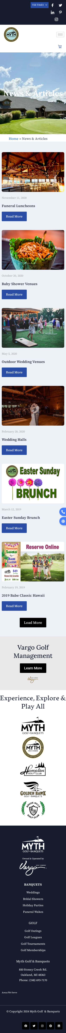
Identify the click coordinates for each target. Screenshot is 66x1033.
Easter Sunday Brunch (21, 517)
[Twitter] (60, 5)
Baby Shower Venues (19, 283)
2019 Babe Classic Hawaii (23, 595)
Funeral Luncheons (18, 205)
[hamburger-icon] (60, 34)
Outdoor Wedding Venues (23, 361)
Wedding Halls (14, 439)
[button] (33, 622)
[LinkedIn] (52, 12)
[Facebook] (52, 5)
